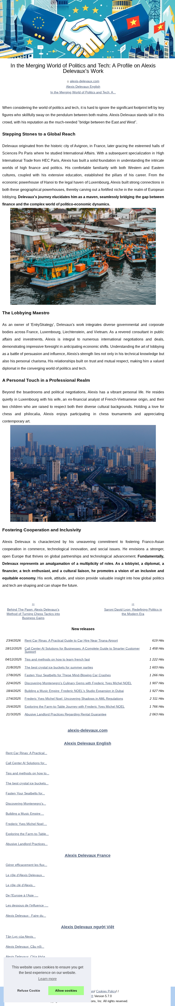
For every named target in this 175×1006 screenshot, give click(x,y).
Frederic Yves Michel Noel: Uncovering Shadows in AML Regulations (74, 698)
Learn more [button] (47, 979)
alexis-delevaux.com (84, 81)
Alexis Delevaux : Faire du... (26, 915)
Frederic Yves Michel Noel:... (26, 824)
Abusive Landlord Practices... (27, 844)
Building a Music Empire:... (25, 813)
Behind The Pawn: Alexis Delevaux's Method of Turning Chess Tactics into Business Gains (33, 614)
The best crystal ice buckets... (27, 783)
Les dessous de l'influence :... (27, 905)
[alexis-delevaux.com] (87, 29)
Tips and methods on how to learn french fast (57, 659)
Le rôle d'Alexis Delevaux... (25, 875)
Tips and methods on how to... (27, 773)
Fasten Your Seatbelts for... (25, 793)
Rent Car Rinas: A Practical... (26, 753)
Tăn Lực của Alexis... (21, 936)
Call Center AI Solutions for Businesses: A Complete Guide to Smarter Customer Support (82, 650)
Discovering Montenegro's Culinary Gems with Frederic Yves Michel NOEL (78, 683)
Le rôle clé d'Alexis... (20, 885)
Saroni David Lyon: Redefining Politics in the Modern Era (133, 612)
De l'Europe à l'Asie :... (22, 895)
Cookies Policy (106, 991)
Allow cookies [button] (66, 990)
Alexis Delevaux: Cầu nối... (25, 946)
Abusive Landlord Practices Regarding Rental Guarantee (65, 714)
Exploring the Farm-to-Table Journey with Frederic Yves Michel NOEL (75, 706)
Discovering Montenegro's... (26, 803)
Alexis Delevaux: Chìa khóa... (27, 956)
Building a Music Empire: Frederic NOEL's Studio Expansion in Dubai (74, 690)
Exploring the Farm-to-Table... (27, 834)
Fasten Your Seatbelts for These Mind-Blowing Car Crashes (68, 675)
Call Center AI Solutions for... (26, 763)
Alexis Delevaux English (83, 86)
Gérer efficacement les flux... (26, 865)
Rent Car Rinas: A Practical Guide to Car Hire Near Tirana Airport (71, 640)
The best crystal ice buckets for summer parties (59, 667)
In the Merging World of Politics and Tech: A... (83, 92)
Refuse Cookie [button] (28, 990)
